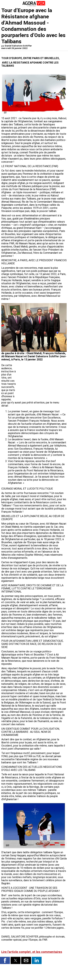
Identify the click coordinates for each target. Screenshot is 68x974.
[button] (5, 960)
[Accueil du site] (34, 5)
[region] (42, 380)
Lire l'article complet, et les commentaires (31, 952)
